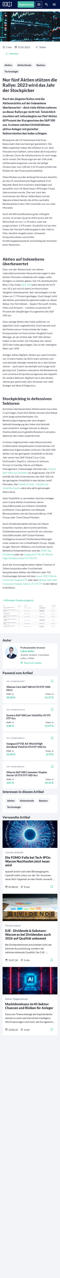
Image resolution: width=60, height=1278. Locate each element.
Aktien (8, 65)
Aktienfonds (24, 65)
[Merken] (52, 681)
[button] (34, 662)
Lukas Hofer (27, 651)
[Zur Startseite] (7, 4)
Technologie (11, 71)
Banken (40, 65)
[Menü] (54, 4)
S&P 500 (26, 284)
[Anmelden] (39, 4)
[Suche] (46, 4)
